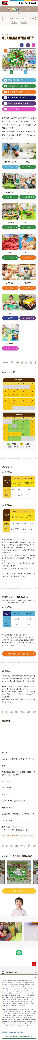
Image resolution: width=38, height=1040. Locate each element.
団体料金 (14, 22)
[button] (3, 874)
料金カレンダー (20, 18)
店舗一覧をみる (19, 891)
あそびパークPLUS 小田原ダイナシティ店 (18, 835)
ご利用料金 (31, 18)
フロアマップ (7, 18)
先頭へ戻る (34, 964)
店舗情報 (23, 22)
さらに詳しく (10, 167)
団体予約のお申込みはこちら (19, 654)
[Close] (35, 977)
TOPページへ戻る (25, 9)
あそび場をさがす (11, 972)
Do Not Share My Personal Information (19, 1036)
